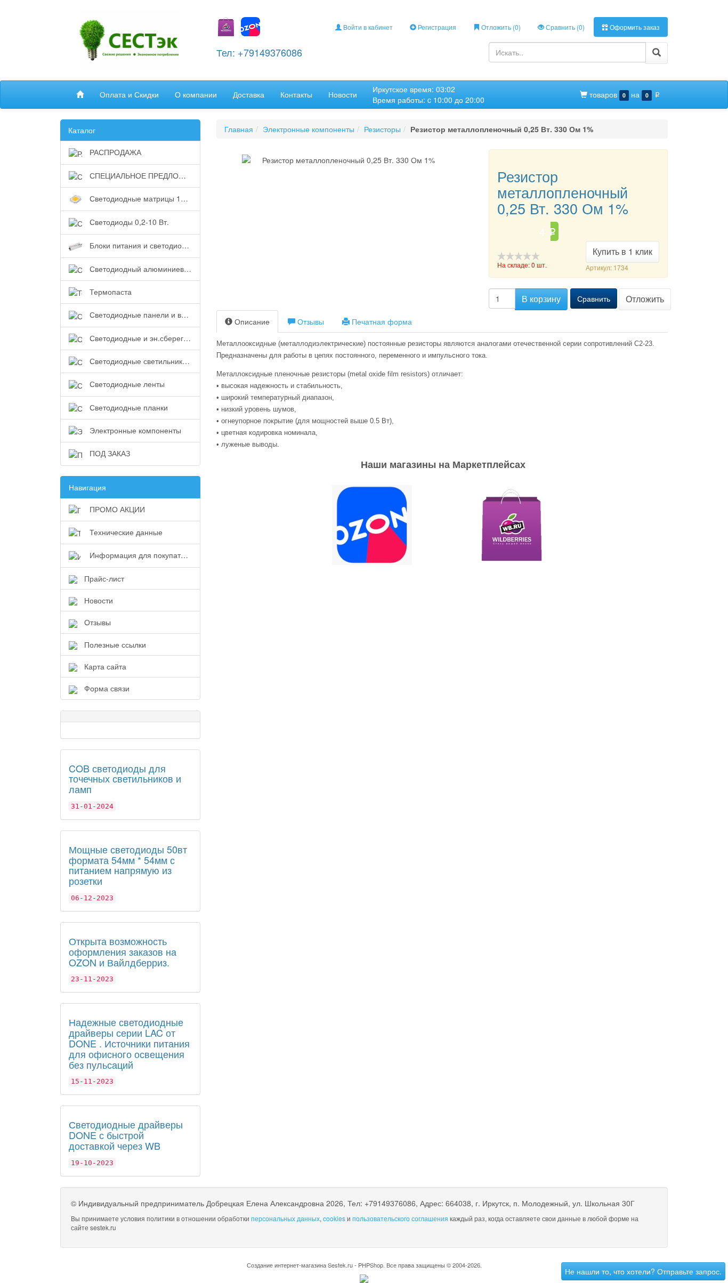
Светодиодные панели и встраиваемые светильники (143, 314)
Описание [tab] (251, 321)
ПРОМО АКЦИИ (116, 509)
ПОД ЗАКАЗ (108, 453)
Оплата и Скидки (129, 94)
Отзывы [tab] (309, 321)
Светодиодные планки (127, 407)
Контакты (296, 94)
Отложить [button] (645, 299)
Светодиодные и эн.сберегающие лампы (143, 338)
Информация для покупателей (142, 555)
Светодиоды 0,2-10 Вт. (128, 221)
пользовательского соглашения (400, 1218)
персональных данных (285, 1218)
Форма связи (107, 688)
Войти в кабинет (367, 26)
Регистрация (436, 26)
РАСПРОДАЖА (114, 152)
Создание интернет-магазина (286, 1265)
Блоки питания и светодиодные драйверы (143, 245)
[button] (364, 525)
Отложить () (500, 26)
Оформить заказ (634, 26)
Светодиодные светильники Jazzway (143, 361)
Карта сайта (105, 666)
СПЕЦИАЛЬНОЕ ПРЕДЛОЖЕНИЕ (143, 175)
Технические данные (125, 532)
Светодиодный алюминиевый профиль (143, 268)
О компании (196, 94)
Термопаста (109, 291)
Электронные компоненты (134, 430)
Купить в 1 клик (622, 251)
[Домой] (80, 94)
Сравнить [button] (593, 298)
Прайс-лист (104, 578)
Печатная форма (381, 321)
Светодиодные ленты (126, 383)
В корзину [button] (541, 299)
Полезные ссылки (115, 644)
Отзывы (97, 622)
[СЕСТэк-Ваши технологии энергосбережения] (130, 39)
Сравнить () (564, 26)
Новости (342, 94)
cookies (334, 1218)
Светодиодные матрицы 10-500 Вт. (143, 198)
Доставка (248, 94)
